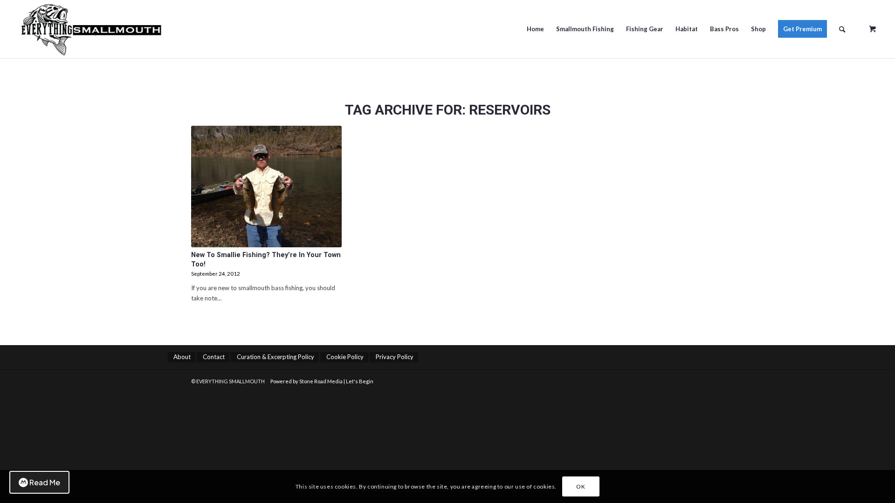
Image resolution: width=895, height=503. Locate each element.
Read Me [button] (44, 482)
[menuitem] (535, 29)
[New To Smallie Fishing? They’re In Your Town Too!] (266, 186)
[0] (872, 26)
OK (580, 486)
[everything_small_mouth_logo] (125, 29)
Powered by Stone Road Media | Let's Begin (321, 381)
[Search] (842, 29)
